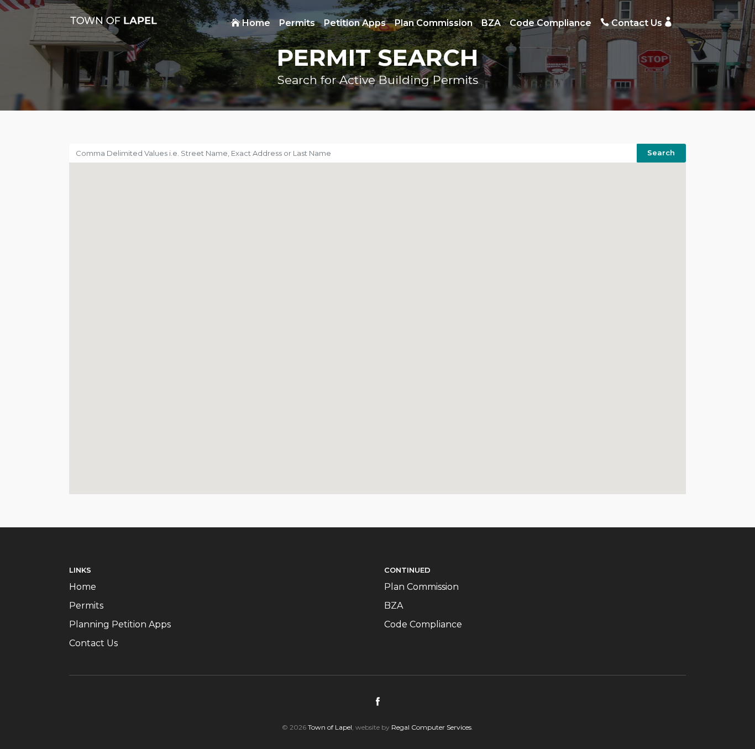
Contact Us (635, 23)
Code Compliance (550, 23)
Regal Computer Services (431, 727)
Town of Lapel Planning (113, 20)
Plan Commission (434, 23)
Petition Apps (355, 23)
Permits (297, 23)
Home (255, 23)
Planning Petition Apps (120, 624)
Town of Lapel (330, 727)
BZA (491, 23)
